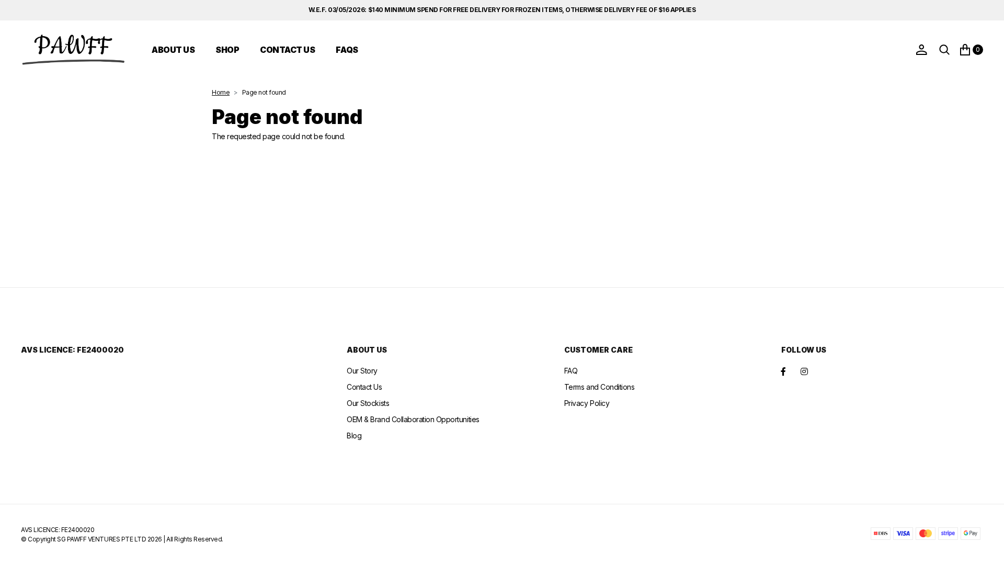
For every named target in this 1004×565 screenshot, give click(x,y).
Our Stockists (368, 403)
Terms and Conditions (599, 386)
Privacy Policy (586, 403)
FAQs (347, 49)
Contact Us (287, 49)
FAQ (571, 370)
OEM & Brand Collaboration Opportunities (413, 419)
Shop (227, 49)
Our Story (362, 370)
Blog (354, 435)
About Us (173, 49)
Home (221, 92)
